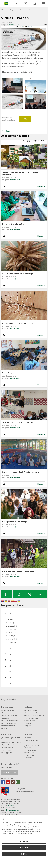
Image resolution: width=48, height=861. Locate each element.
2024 (9, 654)
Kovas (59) (12, 636)
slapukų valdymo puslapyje (24, 833)
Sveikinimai (29, 758)
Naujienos (13, 10)
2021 (9, 672)
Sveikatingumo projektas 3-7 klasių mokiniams (20, 472)
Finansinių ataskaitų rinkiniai (11, 742)
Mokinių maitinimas (31, 718)
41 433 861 (11, 806)
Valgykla (28, 726)
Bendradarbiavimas (8, 726)
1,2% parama (6, 750)
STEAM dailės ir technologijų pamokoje (17, 323)
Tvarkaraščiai (11, 699)
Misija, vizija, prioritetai (9, 715)
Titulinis (4, 10)
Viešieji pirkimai (7, 753)
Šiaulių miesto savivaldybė (25, 792)
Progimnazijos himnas (9, 723)
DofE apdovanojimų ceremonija (14, 522)
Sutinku (24, 854)
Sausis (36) (12, 642)
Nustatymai (24, 841)
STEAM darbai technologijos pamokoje (17, 274)
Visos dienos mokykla (32, 710)
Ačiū (23, 119)
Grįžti (8, 131)
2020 (9, 678)
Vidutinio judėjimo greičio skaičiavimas (17, 422)
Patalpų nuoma (30, 720)
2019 (9, 683)
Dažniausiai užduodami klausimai (32, 746)
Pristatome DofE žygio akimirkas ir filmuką (19, 571)
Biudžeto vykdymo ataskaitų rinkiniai (11, 739)
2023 (9, 660)
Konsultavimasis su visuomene (35, 743)
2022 (9, 666)
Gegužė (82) (12, 629)
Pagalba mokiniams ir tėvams (34, 715)
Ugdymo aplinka (7, 713)
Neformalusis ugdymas (32, 713)
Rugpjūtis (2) (12, 619)
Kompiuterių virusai (9, 373)
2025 (9, 649)
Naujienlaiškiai (29, 755)
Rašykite (6, 772)
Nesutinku (24, 848)
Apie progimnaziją (8, 710)
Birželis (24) (12, 626)
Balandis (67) (13, 632)
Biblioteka (28, 723)
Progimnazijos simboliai (10, 720)
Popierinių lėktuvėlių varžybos (14, 224)
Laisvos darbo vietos (31, 740)
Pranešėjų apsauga (31, 750)
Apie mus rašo (29, 753)
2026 (9, 613)
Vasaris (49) (12, 639)
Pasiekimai (5, 718)
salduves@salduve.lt (12, 810)
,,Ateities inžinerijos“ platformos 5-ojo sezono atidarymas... (20, 173)
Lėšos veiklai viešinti (8, 745)
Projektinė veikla (25, 10)
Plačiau (40, 186)
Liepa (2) (11, 623)
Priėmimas (5, 728)
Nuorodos (28, 738)
